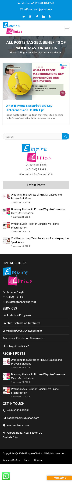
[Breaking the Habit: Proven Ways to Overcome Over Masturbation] (6, 211)
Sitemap (38, 460)
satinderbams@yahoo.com (23, 417)
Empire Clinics (33, 453)
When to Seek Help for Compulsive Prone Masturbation (35, 225)
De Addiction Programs (17, 315)
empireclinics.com (18, 425)
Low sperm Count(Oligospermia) (22, 330)
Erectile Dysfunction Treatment (21, 322)
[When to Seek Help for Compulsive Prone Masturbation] (6, 225)
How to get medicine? (16, 346)
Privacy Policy (11, 460)
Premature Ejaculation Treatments (23, 338)
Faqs (27, 460)
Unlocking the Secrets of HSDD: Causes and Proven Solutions (36, 196)
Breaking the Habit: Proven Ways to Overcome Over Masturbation (38, 211)
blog (22, 52)
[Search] (65, 136)
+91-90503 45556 (18, 410)
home (13, 52)
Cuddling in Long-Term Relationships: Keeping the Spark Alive (40, 240)
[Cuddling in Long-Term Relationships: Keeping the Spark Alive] (6, 240)
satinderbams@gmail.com (38, 9)
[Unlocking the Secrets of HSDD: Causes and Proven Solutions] (6, 196)
